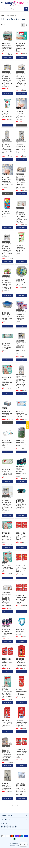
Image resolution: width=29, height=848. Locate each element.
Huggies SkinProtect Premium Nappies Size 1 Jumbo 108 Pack (7, 382)
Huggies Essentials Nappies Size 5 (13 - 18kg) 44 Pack (21, 693)
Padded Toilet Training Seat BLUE (21, 632)
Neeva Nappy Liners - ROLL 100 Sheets (21, 444)
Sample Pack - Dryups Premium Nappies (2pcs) (6, 786)
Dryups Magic (19, 119)
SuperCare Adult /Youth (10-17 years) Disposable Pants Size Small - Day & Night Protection (21, 790)
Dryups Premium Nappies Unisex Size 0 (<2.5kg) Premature (6, 757)
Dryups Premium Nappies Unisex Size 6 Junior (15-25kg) (21, 351)
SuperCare (18, 796)
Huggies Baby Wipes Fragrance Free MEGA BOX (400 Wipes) (21, 48)
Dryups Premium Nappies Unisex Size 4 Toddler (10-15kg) (7, 150)
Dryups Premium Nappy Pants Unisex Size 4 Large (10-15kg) (21, 219)
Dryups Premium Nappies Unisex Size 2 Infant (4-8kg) (21, 385)
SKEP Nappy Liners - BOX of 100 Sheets (7, 415)
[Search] (26, 9)
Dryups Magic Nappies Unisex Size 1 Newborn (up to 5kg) (7, 183)
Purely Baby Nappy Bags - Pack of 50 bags (7, 444)
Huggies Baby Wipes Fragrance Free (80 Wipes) (6, 347)
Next (16, 806)
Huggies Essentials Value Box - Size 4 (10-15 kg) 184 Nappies (21, 600)
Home (2, 15)
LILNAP (3, 321)
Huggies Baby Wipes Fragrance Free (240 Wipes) (7, 115)
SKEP (3, 418)
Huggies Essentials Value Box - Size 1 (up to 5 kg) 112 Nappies (21, 754)
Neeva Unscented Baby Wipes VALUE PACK (7, 48)
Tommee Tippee (19, 508)
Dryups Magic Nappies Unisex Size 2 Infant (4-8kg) (20, 116)
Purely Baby (4, 447)
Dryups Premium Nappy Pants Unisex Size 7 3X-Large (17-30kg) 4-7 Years (21, 83)
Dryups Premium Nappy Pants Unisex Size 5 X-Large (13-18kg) (21, 185)
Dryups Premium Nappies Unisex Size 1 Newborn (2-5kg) (7, 507)
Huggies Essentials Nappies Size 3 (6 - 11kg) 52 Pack (21, 724)
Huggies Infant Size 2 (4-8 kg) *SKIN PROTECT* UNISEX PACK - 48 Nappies (7, 694)
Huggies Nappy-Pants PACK (20, 318)
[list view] (26, 25)
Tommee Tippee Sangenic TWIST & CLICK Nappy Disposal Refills (21, 505)
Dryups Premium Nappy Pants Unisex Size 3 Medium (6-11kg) (6, 603)
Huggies (18, 51)
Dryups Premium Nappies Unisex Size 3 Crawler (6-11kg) (21, 150)
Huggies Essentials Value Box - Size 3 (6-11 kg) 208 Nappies (7, 663)
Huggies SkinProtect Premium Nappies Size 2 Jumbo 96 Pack (7, 538)
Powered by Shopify (14, 845)
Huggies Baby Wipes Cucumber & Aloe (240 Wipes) (21, 249)
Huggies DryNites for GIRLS (7, 634)
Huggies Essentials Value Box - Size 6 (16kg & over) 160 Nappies (21, 569)
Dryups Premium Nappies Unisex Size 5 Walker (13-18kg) (7, 83)
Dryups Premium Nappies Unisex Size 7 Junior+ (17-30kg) (7, 253)
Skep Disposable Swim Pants (20, 283)
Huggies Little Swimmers (6, 214)
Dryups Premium (5, 86)
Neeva (3, 51)
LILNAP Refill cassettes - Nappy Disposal (7, 318)
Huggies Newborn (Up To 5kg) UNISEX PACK (7, 568)
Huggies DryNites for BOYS (21, 474)
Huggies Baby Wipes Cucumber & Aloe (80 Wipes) (7, 473)
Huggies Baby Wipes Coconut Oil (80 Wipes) (21, 415)
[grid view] (23, 25)
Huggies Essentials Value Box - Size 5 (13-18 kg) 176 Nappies (21, 537)
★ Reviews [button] (27, 425)
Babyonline (18, 285)
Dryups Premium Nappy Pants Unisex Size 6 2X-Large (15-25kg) (7, 287)
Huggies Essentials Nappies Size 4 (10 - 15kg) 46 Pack (7, 724)
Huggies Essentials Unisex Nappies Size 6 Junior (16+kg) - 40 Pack (21, 663)
